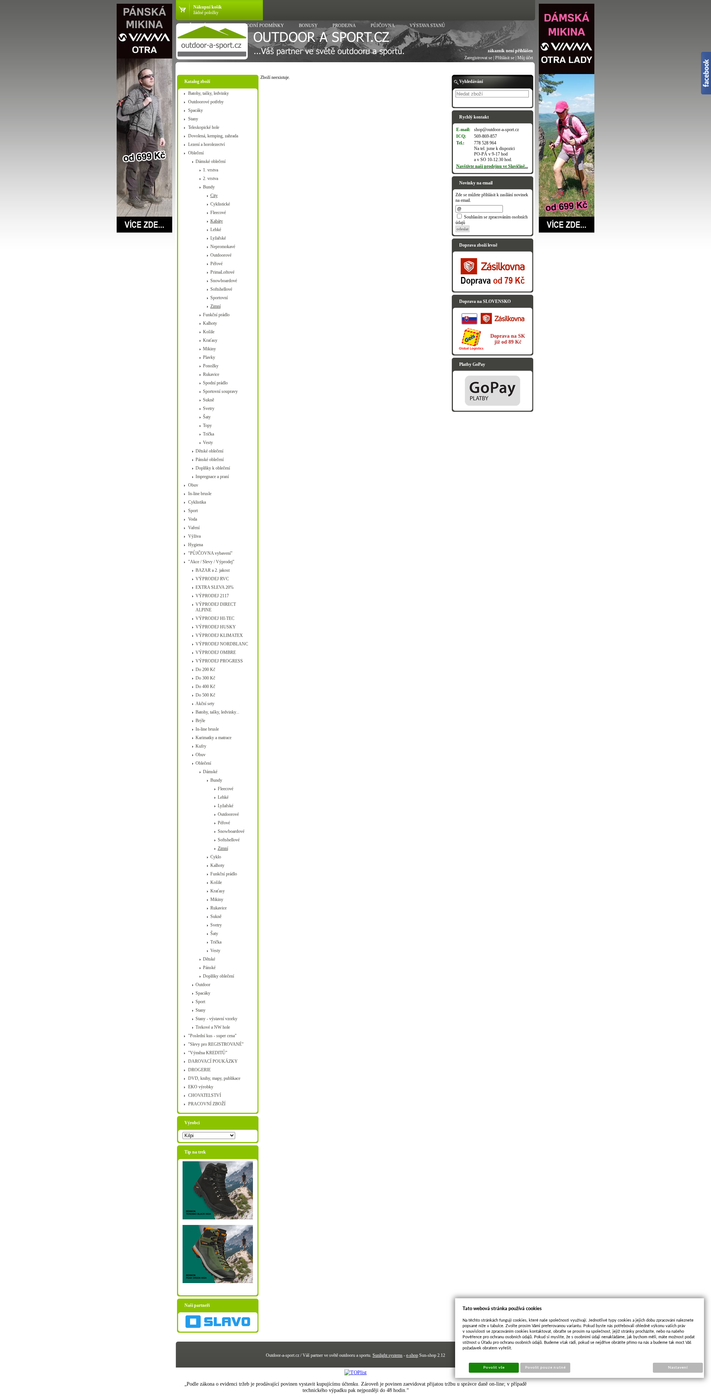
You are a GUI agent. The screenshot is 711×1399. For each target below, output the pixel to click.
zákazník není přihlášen (510, 50)
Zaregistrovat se (478, 57)
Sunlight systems (388, 1355)
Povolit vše (494, 1367)
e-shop (412, 1355)
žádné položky (205, 12)
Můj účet (525, 57)
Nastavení (678, 1367)
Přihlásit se (504, 57)
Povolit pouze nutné (545, 1367)
